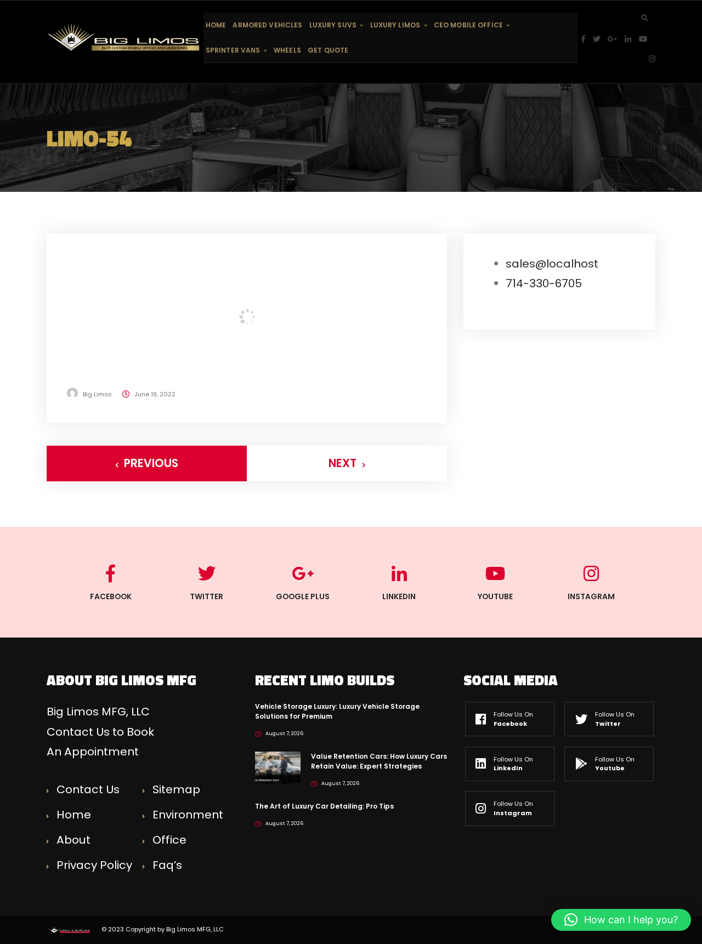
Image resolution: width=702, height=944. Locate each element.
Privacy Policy (94, 865)
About (73, 840)
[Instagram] (652, 59)
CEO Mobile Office (468, 25)
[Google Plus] (616, 39)
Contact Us (88, 789)
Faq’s (167, 865)
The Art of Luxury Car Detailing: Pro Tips (324, 806)
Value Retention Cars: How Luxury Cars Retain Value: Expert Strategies (379, 761)
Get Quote (328, 50)
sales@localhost (552, 263)
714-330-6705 (544, 283)
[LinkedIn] (632, 39)
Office (169, 840)
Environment (187, 814)
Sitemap (176, 789)
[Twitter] (600, 39)
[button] (621, 920)
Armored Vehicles (267, 25)
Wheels (287, 50)
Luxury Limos (395, 25)
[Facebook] (587, 39)
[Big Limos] (125, 37)
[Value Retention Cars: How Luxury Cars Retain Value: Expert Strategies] (278, 767)
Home (216, 25)
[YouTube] (647, 39)
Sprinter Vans (233, 50)
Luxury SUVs (332, 25)
